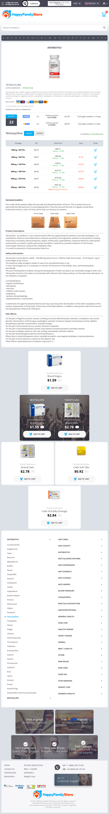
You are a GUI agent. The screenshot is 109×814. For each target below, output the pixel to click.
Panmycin (9, 109)
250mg (39, 133)
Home (7, 765)
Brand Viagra (54, 376)
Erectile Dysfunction (54, 373)
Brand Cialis (72, 423)
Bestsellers (9, 776)
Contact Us (9, 769)
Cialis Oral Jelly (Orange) (54, 511)
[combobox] (77, 3)
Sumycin (17, 109)
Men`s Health (30, 769)
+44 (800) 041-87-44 (12, 4)
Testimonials (10, 772)
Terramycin (26, 109)
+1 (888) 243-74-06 (11, 3)
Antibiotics (29, 772)
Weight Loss (29, 776)
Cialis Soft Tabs (81, 467)
